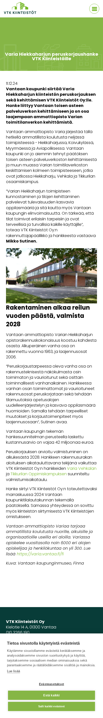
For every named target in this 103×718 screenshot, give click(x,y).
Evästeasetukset (51, 684)
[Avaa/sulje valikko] (94, 9)
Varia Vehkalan (81, 468)
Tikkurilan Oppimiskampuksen (38, 474)
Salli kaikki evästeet (51, 706)
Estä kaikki (51, 695)
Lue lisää (13, 671)
